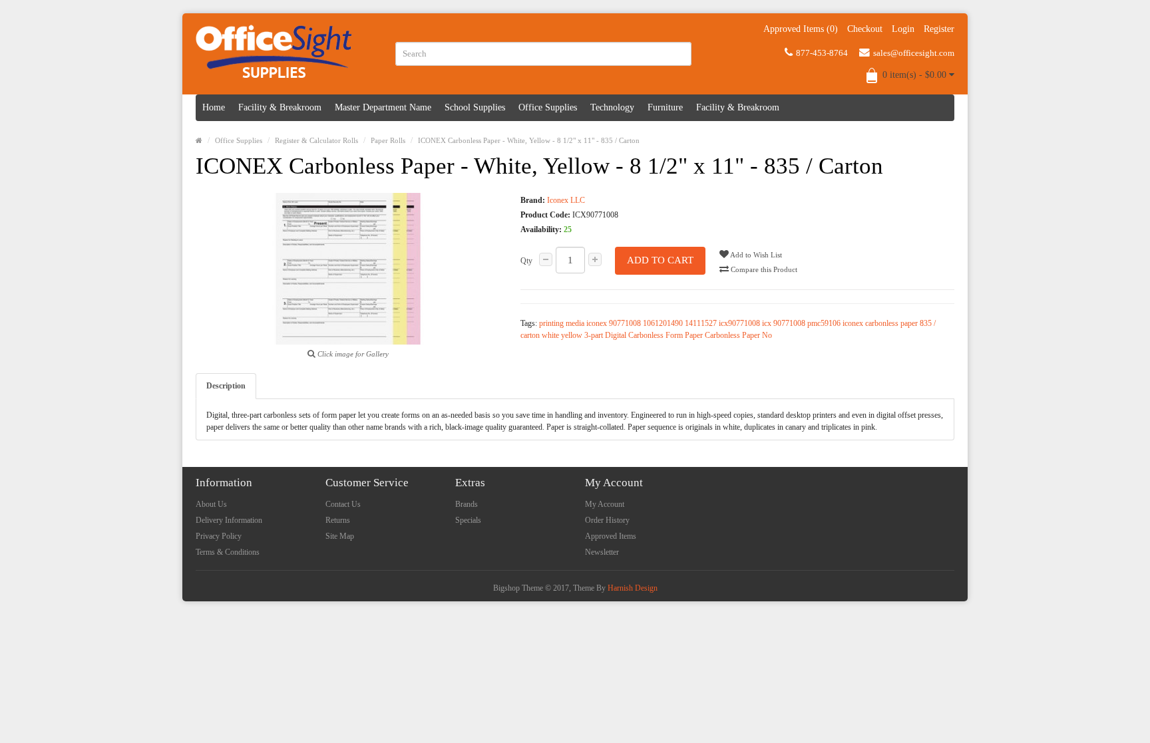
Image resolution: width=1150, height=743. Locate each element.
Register (939, 29)
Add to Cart (660, 260)
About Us (211, 504)
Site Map (339, 536)
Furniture (665, 107)
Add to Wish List (755, 255)
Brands (466, 504)
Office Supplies (547, 107)
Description (226, 385)
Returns (337, 520)
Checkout (864, 29)
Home (213, 107)
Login (903, 29)
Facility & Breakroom (279, 107)
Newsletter (602, 552)
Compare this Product (763, 269)
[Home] (199, 140)
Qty (526, 260)
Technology (612, 107)
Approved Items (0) (800, 29)
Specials (468, 520)
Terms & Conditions (228, 552)
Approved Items (610, 536)
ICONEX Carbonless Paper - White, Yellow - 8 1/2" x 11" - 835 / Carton (529, 140)
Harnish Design (633, 588)
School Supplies (475, 107)
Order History (607, 520)
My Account (604, 504)
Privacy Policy (219, 536)
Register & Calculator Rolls (316, 140)
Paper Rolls (388, 140)
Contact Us (343, 504)
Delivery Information (229, 520)
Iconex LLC (566, 200)
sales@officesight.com (913, 53)
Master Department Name (383, 107)
